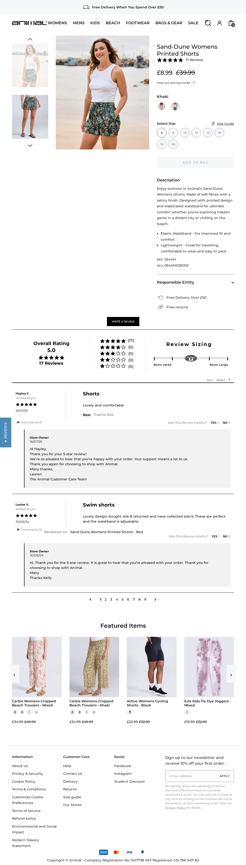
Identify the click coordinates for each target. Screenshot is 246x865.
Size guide (72, 797)
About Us (20, 766)
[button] (123, 321)
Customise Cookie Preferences (27, 800)
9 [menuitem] (145, 599)
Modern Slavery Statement (25, 843)
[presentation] (30, 145)
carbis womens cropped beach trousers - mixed (34, 703)
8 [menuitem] (139, 599)
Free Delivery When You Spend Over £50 (128, 7)
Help (67, 766)
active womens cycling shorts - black (147, 703)
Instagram (123, 773)
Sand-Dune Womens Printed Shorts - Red (106, 532)
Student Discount (129, 781)
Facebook (122, 766)
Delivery (70, 781)
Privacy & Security (27, 773)
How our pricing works (175, 82)
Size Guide (225, 123)
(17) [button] (131, 340)
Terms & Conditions (29, 789)
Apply (225, 776)
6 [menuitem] (128, 599)
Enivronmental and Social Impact (34, 829)
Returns (70, 789)
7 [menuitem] (134, 599)
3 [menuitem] (111, 599)
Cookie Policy (23, 781)
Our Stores (72, 805)
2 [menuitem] (106, 599)
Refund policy (24, 818)
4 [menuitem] (117, 599)
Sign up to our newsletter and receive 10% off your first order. (195, 760)
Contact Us (72, 773)
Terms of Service (26, 811)
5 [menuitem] (122, 599)
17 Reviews (194, 60)
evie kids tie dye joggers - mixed (207, 703)
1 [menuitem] (100, 599)
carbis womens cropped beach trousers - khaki (91, 703)
